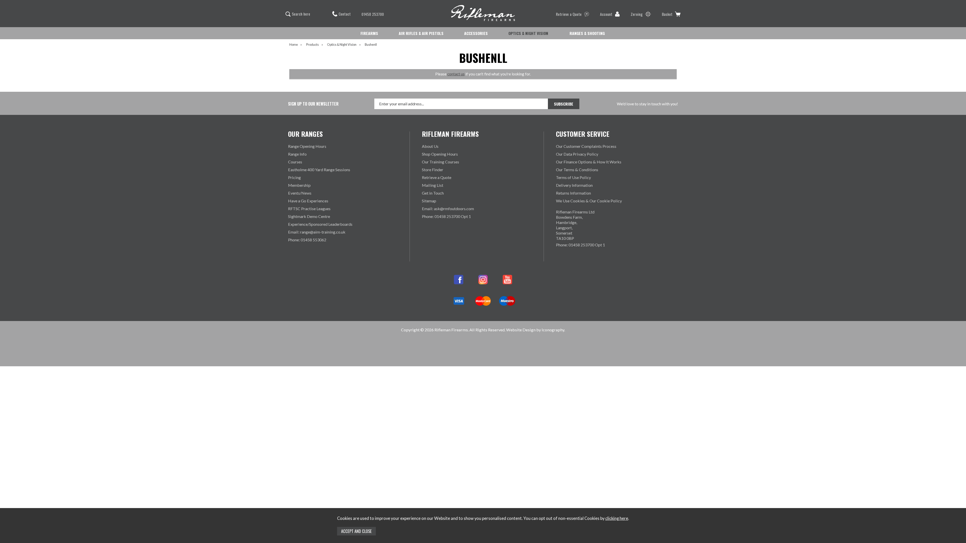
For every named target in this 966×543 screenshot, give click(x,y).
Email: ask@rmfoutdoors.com (448, 208)
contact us (456, 74)
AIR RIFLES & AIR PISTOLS (421, 33)
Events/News (299, 193)
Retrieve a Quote (569, 14)
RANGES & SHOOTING (587, 33)
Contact (345, 14)
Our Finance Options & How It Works (588, 161)
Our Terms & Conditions (577, 169)
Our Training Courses (440, 161)
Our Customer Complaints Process (586, 146)
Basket (667, 14)
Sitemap (429, 200)
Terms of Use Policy (573, 177)
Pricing (294, 177)
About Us (430, 146)
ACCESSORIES (476, 33)
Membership (299, 185)
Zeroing (636, 14)
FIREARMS (369, 33)
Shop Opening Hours (440, 154)
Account (606, 14)
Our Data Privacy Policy (577, 154)
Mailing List (432, 185)
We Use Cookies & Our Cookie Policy (589, 200)
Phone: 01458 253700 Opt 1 (446, 216)
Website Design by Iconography (535, 329)
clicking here (616, 518)
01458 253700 (372, 14)
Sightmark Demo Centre (309, 216)
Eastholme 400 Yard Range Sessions (319, 169)
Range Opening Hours (307, 146)
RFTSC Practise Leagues (309, 208)
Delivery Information (574, 185)
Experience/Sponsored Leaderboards (320, 224)
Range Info (297, 154)
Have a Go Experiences (308, 200)
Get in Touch (433, 193)
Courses (295, 161)
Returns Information (573, 193)
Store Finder (432, 169)
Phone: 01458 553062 (307, 239)
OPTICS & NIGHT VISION (528, 33)
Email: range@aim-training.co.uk (316, 232)
